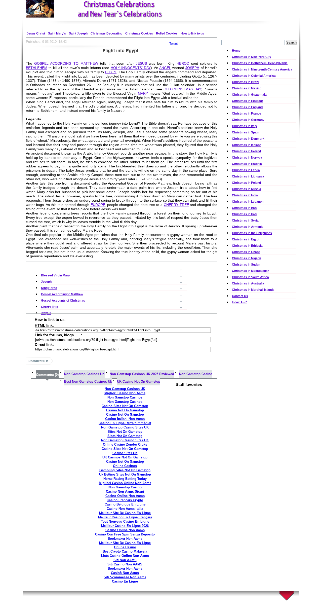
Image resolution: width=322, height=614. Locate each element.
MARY (142, 93)
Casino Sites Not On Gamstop (125, 406)
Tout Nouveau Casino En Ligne (125, 521)
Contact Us (240, 296)
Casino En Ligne (125, 581)
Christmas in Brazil (245, 82)
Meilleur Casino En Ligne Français (125, 517)
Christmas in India (245, 195)
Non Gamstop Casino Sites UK (125, 427)
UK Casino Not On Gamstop (138, 381)
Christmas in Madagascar (250, 271)
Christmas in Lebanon (247, 201)
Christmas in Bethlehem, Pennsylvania (260, 63)
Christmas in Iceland (246, 145)
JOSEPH (192, 68)
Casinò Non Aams (125, 573)
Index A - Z (239, 302)
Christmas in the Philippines (252, 233)
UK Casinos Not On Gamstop (124, 457)
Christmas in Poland (246, 183)
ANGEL (165, 68)
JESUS (141, 63)
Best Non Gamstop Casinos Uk (88, 381)
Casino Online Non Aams (125, 496)
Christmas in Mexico (246, 88)
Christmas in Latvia (246, 170)
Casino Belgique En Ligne (125, 504)
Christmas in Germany (248, 120)
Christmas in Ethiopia (247, 245)
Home (236, 50)
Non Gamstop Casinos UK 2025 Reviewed (142, 374)
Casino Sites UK (125, 453)
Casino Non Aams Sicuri (125, 491)
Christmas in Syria (245, 220)
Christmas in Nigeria (246, 258)
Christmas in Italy (244, 126)
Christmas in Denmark (248, 138)
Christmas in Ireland (246, 151)
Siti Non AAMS (125, 560)
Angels (113, 306)
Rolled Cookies (167, 33)
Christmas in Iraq (244, 214)
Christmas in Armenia (247, 227)
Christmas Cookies (139, 33)
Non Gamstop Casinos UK (84, 374)
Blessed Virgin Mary (113, 269)
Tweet (173, 44)
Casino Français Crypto (125, 500)
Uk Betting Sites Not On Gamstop (125, 474)
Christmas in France (246, 113)
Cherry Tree (113, 300)
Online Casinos (125, 466)
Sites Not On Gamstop (125, 432)
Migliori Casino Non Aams (124, 393)
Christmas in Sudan (246, 264)
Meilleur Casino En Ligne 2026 (125, 526)
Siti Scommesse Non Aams (125, 577)
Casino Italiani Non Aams (125, 419)
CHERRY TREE (176, 205)
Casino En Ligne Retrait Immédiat (125, 423)
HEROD (183, 63)
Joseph (113, 275)
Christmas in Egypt (245, 239)
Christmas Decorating (106, 33)
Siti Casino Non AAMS (124, 564)
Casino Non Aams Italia (125, 509)
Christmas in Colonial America (254, 76)
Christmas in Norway (247, 157)
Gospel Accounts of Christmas (113, 294)
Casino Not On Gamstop (125, 410)
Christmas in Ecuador (247, 101)
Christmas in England (247, 107)
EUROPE (98, 205)
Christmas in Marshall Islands (253, 290)
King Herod (113, 281)
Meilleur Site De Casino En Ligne (125, 513)
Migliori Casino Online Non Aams (125, 483)
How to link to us (192, 33)
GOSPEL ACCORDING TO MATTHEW (66, 63)
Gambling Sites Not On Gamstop (124, 470)
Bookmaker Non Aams (125, 538)
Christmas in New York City (251, 57)
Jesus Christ (36, 33)
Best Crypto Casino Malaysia (125, 551)
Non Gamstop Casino (195, 374)
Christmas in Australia (248, 283)
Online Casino (125, 547)
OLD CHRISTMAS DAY (182, 89)
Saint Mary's (57, 33)
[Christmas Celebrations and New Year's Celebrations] (108, 9)
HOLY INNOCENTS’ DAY (131, 68)
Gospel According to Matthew (113, 287)
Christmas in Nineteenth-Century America (262, 69)
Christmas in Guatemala (249, 94)
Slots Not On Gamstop (124, 436)
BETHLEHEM (36, 68)
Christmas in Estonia (247, 164)
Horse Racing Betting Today (125, 479)
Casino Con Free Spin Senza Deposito (125, 534)
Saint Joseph (78, 33)
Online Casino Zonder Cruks (125, 444)
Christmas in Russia (246, 189)
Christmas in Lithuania (248, 176)
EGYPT (110, 72)
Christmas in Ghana (246, 252)
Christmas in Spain (245, 132)
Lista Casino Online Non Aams (125, 556)
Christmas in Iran (244, 208)
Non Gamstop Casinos (124, 397)
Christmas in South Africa (250, 277)
